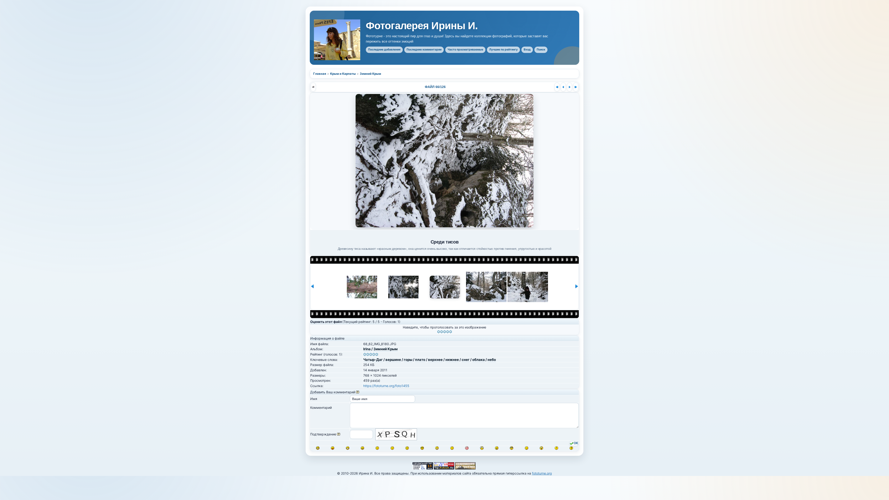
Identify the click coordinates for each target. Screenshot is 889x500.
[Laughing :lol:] (317, 448)
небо (492, 359)
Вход (527, 49)
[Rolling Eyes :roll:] (511, 448)
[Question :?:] (571, 448)
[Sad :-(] (392, 448)
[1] (438, 331)
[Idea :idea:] (541, 448)
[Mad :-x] (496, 448)
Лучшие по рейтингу (503, 49)
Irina (367, 349)
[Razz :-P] (332, 448)
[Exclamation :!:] (556, 448)
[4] (447, 331)
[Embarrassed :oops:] (467, 448)
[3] (444, 331)
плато (420, 359)
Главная (319, 73)
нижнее (452, 359)
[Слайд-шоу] (313, 87)
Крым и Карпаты (343, 73)
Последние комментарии (424, 49)
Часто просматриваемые (465, 49)
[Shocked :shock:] (482, 448)
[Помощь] (357, 392)
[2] (441, 331)
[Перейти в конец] (575, 87)
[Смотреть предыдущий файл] (563, 87)
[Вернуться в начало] (557, 87)
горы (408, 359)
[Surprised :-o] (437, 448)
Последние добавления (384, 49)
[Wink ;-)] (526, 448)
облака (478, 359)
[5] (450, 331)
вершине (393, 359)
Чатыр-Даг (373, 359)
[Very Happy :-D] (347, 448)
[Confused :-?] (452, 448)
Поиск (541, 49)
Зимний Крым (370, 73)
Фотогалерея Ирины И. (422, 25)
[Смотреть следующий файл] (569, 87)
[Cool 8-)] (422, 448)
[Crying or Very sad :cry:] (407, 448)
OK (576, 443)
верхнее (435, 359)
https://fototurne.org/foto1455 (386, 386)
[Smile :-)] (362, 448)
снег (466, 359)
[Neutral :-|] (377, 448)
